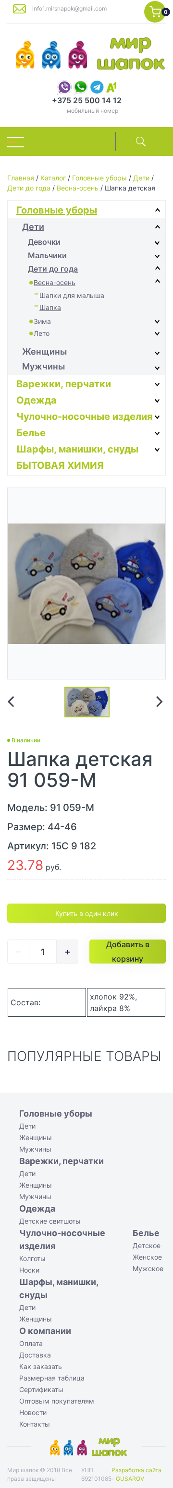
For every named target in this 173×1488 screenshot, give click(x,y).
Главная (20, 178)
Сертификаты (41, 1389)
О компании (45, 1331)
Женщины (44, 351)
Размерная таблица (52, 1378)
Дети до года (28, 188)
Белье (31, 433)
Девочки (44, 242)
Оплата (31, 1343)
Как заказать (40, 1366)
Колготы (32, 1258)
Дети (141, 178)
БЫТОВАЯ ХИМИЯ (60, 465)
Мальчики (47, 255)
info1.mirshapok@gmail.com (69, 8)
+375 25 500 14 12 (87, 100)
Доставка (35, 1355)
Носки (29, 1270)
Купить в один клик (86, 913)
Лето (41, 333)
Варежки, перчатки (63, 384)
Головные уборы (99, 178)
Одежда (36, 400)
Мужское (148, 1268)
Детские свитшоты (50, 1221)
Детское (147, 1245)
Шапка (50, 307)
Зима (42, 321)
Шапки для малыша (71, 295)
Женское (147, 1257)
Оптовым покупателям (56, 1401)
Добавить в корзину (127, 952)
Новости (33, 1412)
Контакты (34, 1424)
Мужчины (43, 366)
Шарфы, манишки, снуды (77, 449)
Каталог (53, 178)
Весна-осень (78, 188)
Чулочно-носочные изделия (84, 416)
